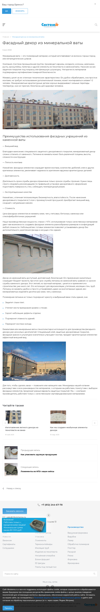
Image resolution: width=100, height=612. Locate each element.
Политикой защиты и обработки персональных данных (57, 598)
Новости (7, 537)
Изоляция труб (42, 548)
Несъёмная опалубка (45, 555)
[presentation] (5, 423)
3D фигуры (40, 563)
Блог (5, 533)
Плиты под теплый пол (45, 567)
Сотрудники (8, 548)
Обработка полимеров (78, 544)
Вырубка (72, 537)
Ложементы (40, 540)
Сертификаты (9, 544)
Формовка (72, 559)
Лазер (70, 540)
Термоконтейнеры (43, 544)
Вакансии (7, 540)
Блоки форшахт (42, 559)
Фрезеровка (73, 563)
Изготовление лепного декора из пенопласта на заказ (21, 428)
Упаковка (39, 537)
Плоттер (72, 548)
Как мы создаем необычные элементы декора (68, 428)
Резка (70, 555)
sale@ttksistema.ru (16, 517)
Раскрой (72, 552)
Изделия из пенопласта (46, 552)
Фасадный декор (43, 533)
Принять (8, 608)
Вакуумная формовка (78, 533)
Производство (76, 527)
